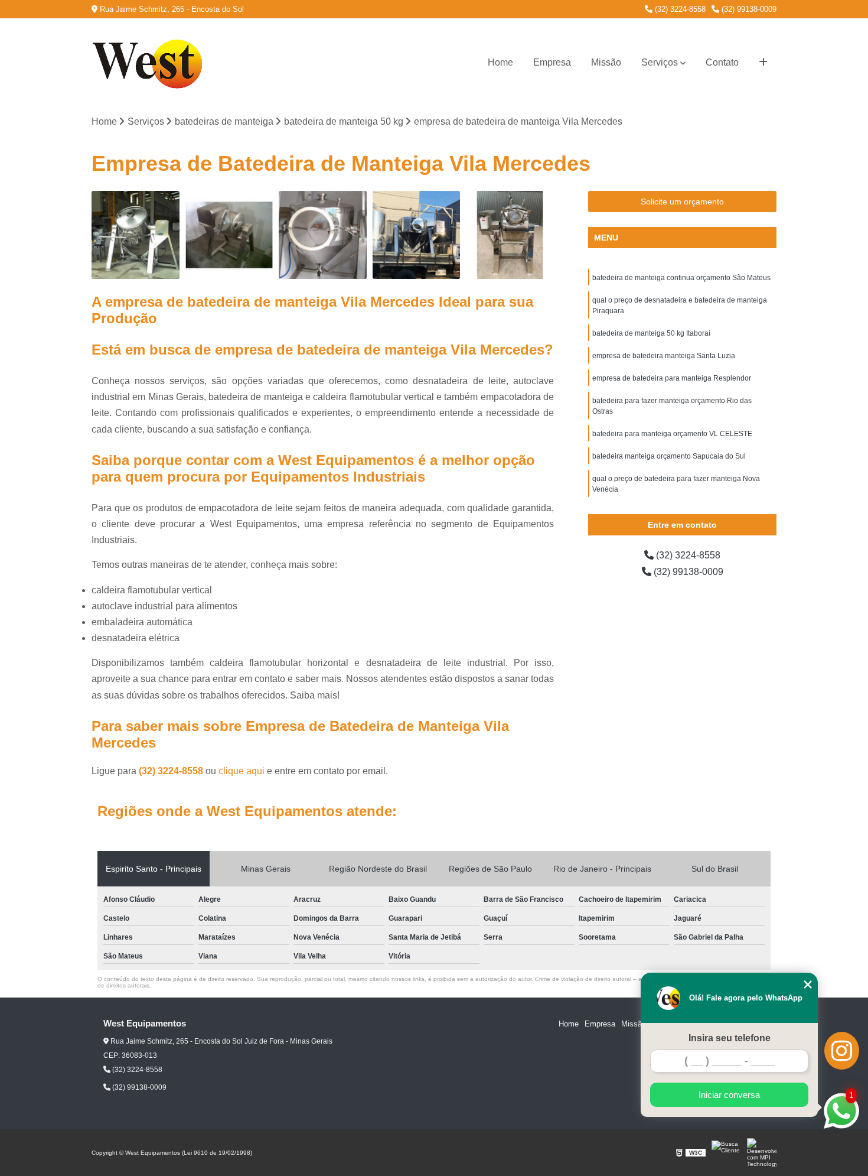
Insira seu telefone (729, 1038)
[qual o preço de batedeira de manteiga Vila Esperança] (323, 235)
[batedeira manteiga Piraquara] (136, 235)
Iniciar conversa (729, 1095)
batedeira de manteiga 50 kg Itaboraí (651, 333)
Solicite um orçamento (682, 201)
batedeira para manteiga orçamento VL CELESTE (672, 434)
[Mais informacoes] (763, 62)
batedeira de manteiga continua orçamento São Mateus (681, 278)
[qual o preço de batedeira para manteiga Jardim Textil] (229, 235)
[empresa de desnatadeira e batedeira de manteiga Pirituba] (417, 235)
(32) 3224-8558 (679, 9)
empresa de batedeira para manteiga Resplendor (671, 378)
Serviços (659, 62)
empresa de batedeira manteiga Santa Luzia (663, 356)
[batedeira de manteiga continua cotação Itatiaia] (510, 235)
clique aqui (241, 771)
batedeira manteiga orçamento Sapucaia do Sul (669, 456)
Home (500, 62)
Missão (606, 62)
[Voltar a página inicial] (151, 62)
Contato (722, 62)
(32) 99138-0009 (747, 9)
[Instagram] (841, 1051)
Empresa (552, 62)
